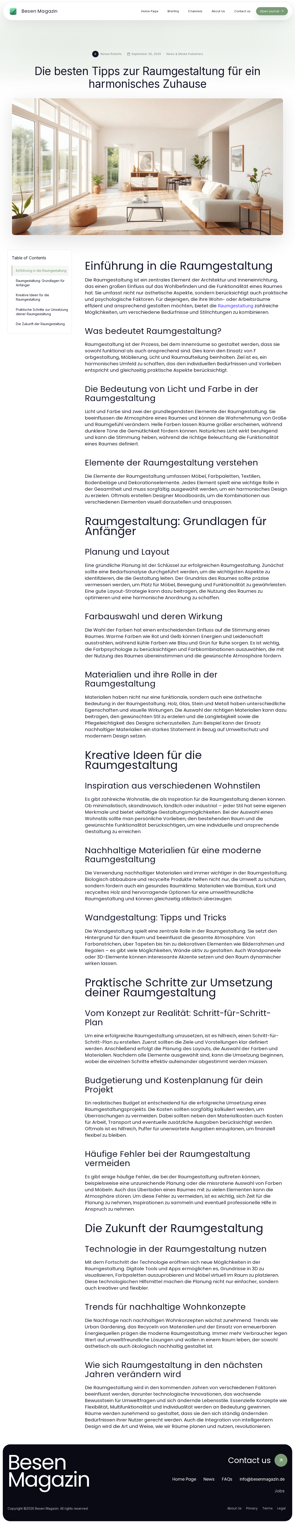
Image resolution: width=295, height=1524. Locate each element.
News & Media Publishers (184, 54)
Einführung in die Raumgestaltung (41, 270)
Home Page (184, 1479)
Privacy (252, 1508)
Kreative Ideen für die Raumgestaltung (32, 297)
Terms (267, 1508)
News (209, 1479)
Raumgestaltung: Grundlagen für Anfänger (40, 283)
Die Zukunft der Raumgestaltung (40, 324)
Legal (281, 1508)
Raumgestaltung (235, 305)
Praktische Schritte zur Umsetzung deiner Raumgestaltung (42, 312)
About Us (234, 1508)
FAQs (227, 1479)
